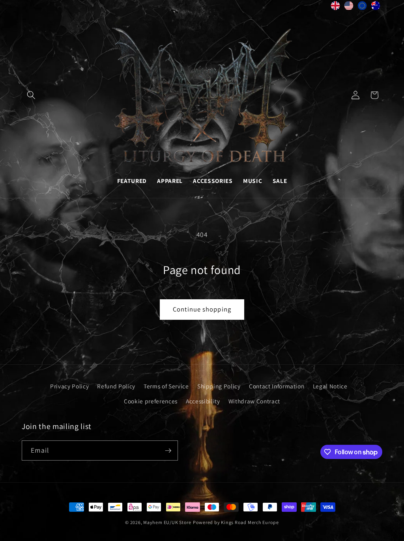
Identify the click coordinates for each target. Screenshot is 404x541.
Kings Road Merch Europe (250, 522)
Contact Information (277, 386)
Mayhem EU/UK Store (167, 522)
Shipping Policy (219, 386)
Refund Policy (116, 386)
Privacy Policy (69, 386)
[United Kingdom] (335, 7)
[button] (31, 95)
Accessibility (203, 401)
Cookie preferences (151, 401)
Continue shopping (202, 309)
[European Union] (362, 7)
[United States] (348, 7)
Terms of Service (166, 386)
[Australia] (375, 7)
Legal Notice (330, 386)
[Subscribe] (168, 450)
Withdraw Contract (254, 401)
